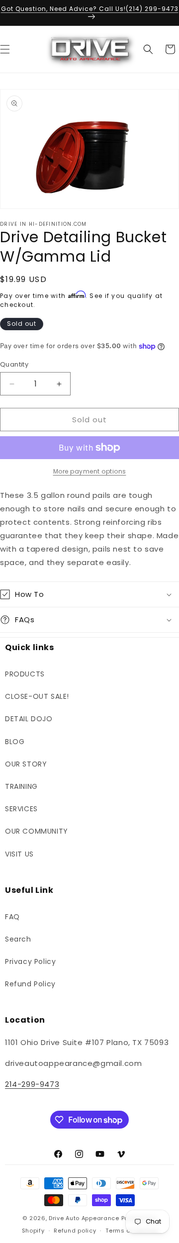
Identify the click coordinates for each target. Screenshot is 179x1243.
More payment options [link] (89, 471)
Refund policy (75, 1231)
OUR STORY (26, 764)
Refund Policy (30, 984)
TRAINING (21, 786)
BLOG (14, 742)
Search (18, 939)
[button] (148, 49)
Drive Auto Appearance (84, 1218)
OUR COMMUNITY (36, 831)
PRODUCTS (25, 674)
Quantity (14, 364)
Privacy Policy (30, 961)
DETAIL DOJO (29, 719)
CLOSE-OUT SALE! (37, 696)
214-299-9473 (32, 1084)
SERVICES (21, 809)
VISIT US (19, 854)
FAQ (12, 917)
